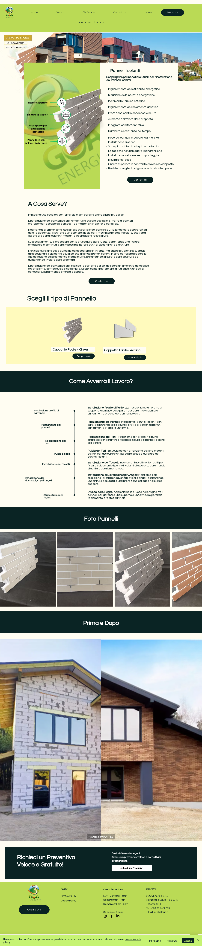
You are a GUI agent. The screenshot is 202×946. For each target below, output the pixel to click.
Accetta (188, 940)
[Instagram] (105, 916)
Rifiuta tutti (171, 940)
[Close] (198, 940)
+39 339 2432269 (160, 908)
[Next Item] (196, 569)
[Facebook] (111, 916)
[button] (60, 12)
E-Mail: (150, 912)
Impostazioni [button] (155, 940)
